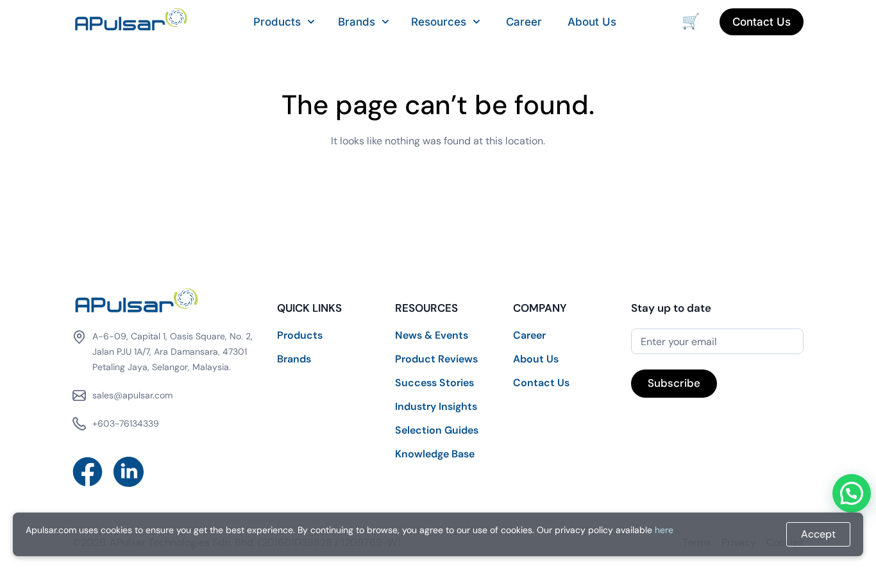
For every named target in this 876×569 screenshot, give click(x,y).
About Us (592, 21)
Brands (356, 21)
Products (277, 21)
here (664, 530)
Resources (438, 21)
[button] (851, 493)
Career (524, 21)
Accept (818, 534)
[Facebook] (87, 472)
